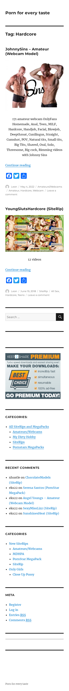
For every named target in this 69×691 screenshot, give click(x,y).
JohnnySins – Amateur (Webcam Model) (27, 51)
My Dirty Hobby (24, 437)
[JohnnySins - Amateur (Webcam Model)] (34, 85)
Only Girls (16, 569)
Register (15, 604)
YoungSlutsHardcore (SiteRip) (34, 209)
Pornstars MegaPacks (28, 447)
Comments (20, 620)
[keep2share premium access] (33, 375)
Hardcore (26, 190)
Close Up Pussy (23, 574)
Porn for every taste (27, 12)
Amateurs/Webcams (50, 186)
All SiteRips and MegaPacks (29, 426)
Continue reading (18, 165)
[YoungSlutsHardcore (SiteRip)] (34, 233)
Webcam (38, 190)
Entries (17, 615)
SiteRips (19, 442)
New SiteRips (18, 543)
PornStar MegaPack (27, 559)
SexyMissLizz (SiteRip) (40, 508)
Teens (21, 295)
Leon (14, 186)
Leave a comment (38, 295)
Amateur (14, 190)
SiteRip (43, 291)
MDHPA (18, 554)
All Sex (55, 291)
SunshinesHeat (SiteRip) (41, 513)
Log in (13, 610)
